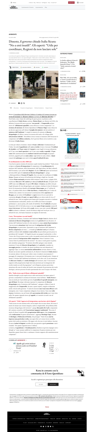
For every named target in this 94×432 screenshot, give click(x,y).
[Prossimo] (56, 350)
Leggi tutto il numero (72, 157)
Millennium (38, 2)
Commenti (13, 103)
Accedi (41, 384)
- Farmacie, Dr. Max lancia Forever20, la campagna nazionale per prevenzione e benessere (72, 173)
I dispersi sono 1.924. (66, 93)
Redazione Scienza (65, 86)
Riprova (47, 406)
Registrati (53, 384)
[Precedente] (10, 350)
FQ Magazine (44, 2)
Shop (49, 2)
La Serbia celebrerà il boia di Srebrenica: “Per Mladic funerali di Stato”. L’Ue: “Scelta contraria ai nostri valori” (68, 64)
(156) (84, 71)
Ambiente (13, 34)
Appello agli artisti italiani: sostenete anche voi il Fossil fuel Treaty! (26, 345)
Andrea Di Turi (17, 350)
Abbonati (71, 2)
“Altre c (67, 99)
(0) (84, 103)
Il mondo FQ (53, 2)
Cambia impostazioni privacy (42, 418)
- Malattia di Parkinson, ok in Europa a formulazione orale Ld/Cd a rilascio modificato (72, 184)
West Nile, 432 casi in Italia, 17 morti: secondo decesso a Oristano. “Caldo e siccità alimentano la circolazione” (68, 80)
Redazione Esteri (65, 71)
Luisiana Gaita (53, 353)
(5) (84, 86)
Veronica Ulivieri (14, 53)
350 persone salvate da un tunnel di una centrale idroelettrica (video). (68, 96)
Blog (34, 2)
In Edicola (31, 2)
